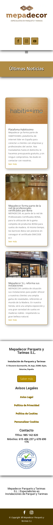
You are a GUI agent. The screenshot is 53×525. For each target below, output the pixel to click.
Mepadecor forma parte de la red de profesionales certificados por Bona (24, 208)
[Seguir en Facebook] (18, 41)
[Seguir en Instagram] (26, 41)
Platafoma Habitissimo (21, 129)
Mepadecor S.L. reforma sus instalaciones (23, 284)
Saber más (26, 378)
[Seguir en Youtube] (34, 41)
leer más (12, 164)
